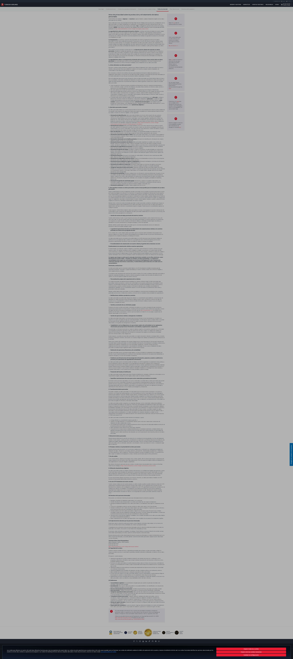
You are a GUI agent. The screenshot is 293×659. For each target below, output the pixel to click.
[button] (251, 655)
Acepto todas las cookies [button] (251, 649)
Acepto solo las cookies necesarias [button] (251, 652)
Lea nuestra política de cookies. (108, 651)
